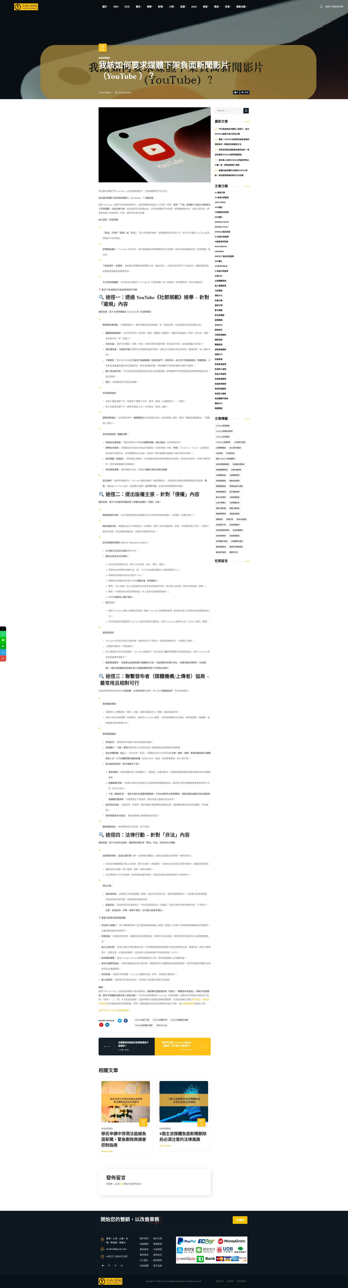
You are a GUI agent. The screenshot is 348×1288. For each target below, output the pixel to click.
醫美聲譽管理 (221, 547)
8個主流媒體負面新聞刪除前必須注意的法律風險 (182, 1136)
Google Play (221, 227)
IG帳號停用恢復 (221, 241)
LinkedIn (219, 251)
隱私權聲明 (241, 1281)
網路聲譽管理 (221, 514)
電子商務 (157, 1265)
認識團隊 (144, 1244)
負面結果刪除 (220, 384)
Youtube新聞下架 (160, 1020)
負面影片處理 (220, 369)
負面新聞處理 (234, 536)
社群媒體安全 (234, 503)
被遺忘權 (229, 519)
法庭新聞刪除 (234, 497)
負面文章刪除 (220, 374)
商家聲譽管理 (221, 481)
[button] (321, 7)
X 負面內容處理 (221, 271)
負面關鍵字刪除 (221, 398)
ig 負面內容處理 (222, 236)
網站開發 (157, 1260)
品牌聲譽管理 (234, 475)
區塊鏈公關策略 (238, 464)
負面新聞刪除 (104, 58)
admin (108, 92)
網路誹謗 (218, 339)
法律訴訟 (195, 999)
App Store (220, 202)
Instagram (220, 246)
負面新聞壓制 (238, 530)
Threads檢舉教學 (223, 442)
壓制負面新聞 (234, 481)
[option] (126, 1119)
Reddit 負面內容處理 (224, 256)
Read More (107, 1151)
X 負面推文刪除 (239, 442)
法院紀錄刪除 (220, 335)
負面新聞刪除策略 (222, 530)
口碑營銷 (157, 1249)
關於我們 (144, 1238)
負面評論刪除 (220, 388)
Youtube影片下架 (142, 1020)
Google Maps (222, 222)
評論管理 (218, 359)
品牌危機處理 (236, 470)
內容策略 (219, 453)
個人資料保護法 (235, 448)
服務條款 (220, 1281)
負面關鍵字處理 (237, 541)
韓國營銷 (218, 408)
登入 (121, 1183)
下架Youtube (161, 1025)
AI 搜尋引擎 (220, 192)
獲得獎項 (144, 1254)
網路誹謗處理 (234, 514)
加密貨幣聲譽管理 (222, 464)
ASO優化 (219, 207)
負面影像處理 (220, 364)
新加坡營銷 (219, 315)
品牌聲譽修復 (221, 475)
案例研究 (218, 330)
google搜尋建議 (222, 426)
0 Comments (125, 92)
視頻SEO (218, 354)
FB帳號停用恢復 (222, 212)
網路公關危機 (221, 508)
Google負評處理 (222, 437)
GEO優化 (219, 217)
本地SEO (218, 325)
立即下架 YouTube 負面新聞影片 (114, 1010)
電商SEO (218, 403)
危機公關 (218, 300)
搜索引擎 (218, 305)
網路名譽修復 (234, 508)
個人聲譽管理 (220, 285)
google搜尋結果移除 (224, 431)
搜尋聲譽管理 (221, 492)
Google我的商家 (222, 232)
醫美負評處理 (221, 552)
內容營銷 (218, 290)
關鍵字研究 (234, 552)
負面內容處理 (241, 519)
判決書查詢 (230, 453)
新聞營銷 (218, 320)
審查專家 (144, 1249)
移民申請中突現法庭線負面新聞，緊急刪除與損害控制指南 (123, 1139)
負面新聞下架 (221, 525)
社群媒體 (144, 1265)
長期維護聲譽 (187, 1003)
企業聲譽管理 (220, 281)
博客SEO (218, 295)
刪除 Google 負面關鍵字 (225, 459)
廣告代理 (157, 1238)
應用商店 (157, 1254)
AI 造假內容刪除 (222, 197)
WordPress (221, 266)
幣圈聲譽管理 (221, 486)
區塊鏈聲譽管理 (221, 470)
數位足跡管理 (221, 497)
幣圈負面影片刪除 (236, 486)
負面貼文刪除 (220, 393)
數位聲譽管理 (234, 492)
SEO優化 (218, 261)
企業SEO (218, 276)
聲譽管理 (218, 344)
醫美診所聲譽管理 (236, 547)
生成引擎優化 (221, 503)
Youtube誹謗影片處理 (179, 1020)
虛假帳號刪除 (220, 349)
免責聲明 (230, 1281)
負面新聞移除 (221, 536)
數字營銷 (218, 310)
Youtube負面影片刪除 (143, 1025)
